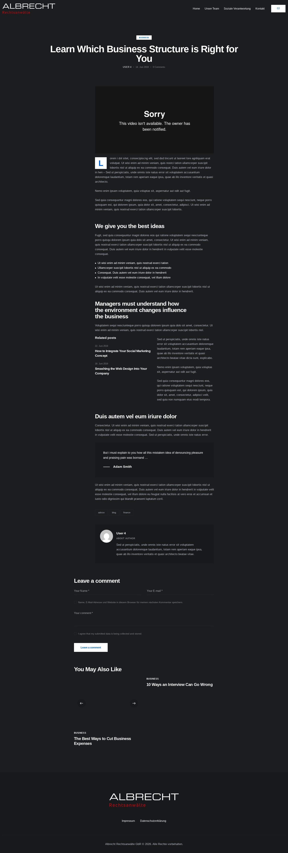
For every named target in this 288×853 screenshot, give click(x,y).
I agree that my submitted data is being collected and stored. (110, 633)
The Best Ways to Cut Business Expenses (102, 741)
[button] (81, 703)
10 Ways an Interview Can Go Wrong (179, 684)
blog (114, 512)
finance (126, 512)
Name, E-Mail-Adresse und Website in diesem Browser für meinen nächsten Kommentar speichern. (130, 602)
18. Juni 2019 (101, 363)
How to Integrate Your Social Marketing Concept (122, 353)
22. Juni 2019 (101, 346)
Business (144, 38)
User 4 (121, 533)
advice (101, 512)
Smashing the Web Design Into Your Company (121, 371)
